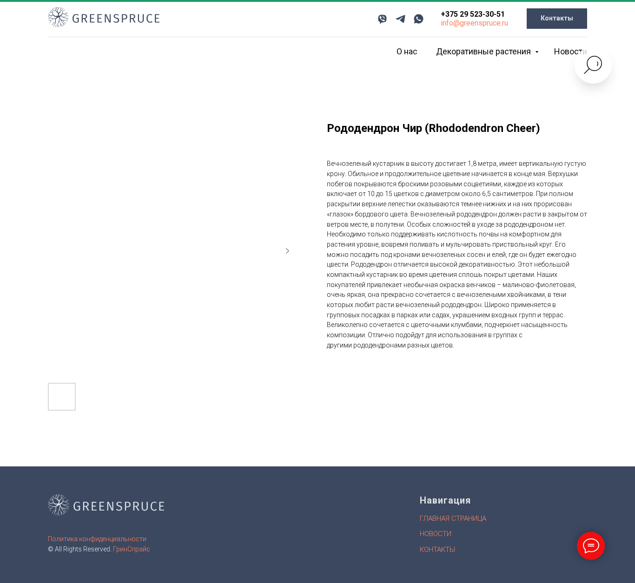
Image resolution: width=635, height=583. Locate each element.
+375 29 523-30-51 (473, 14)
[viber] (382, 19)
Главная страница (453, 518)
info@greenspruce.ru (474, 23)
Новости (570, 51)
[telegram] (400, 19)
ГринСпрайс (131, 549)
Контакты (437, 549)
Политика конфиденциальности (97, 539)
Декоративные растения (484, 51)
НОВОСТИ (435, 534)
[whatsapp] (418, 19)
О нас (407, 51)
